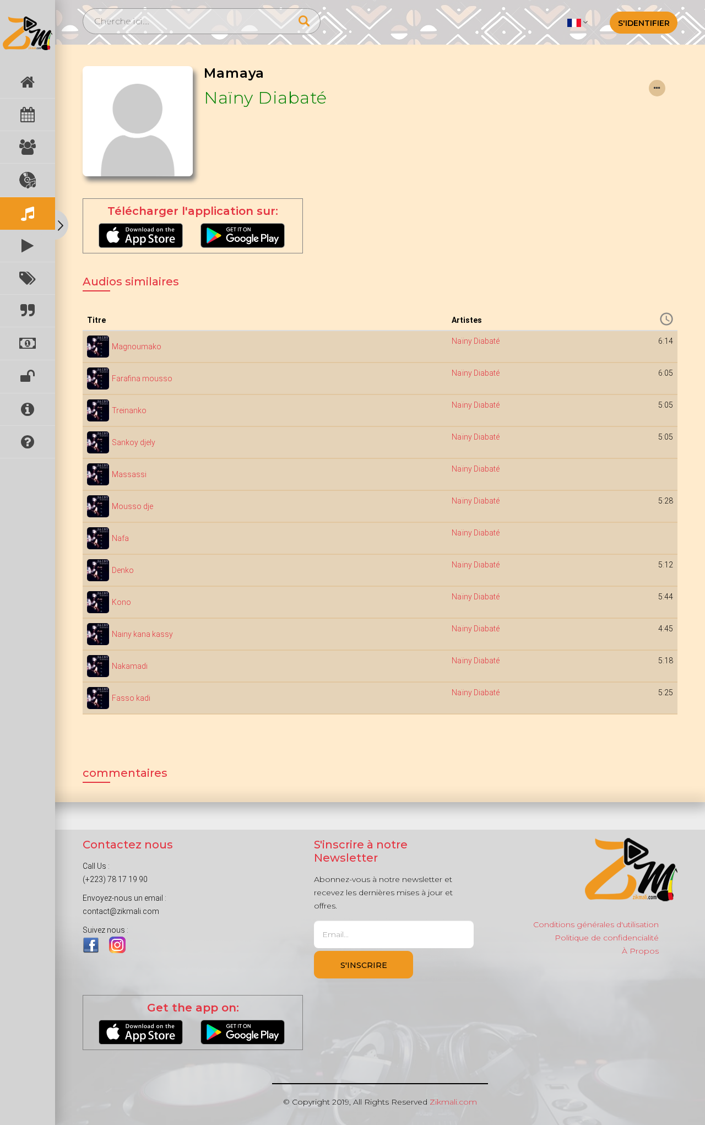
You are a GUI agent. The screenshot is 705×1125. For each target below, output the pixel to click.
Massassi (129, 474)
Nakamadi (130, 666)
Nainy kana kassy (142, 634)
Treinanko (129, 410)
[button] (577, 22)
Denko (123, 570)
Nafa (120, 538)
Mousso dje (132, 506)
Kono (121, 602)
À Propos (640, 951)
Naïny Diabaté (265, 97)
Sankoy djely (133, 442)
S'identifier (644, 23)
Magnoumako (136, 346)
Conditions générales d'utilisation (596, 924)
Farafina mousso (142, 378)
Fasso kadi (131, 698)
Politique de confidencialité (607, 938)
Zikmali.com (453, 1102)
